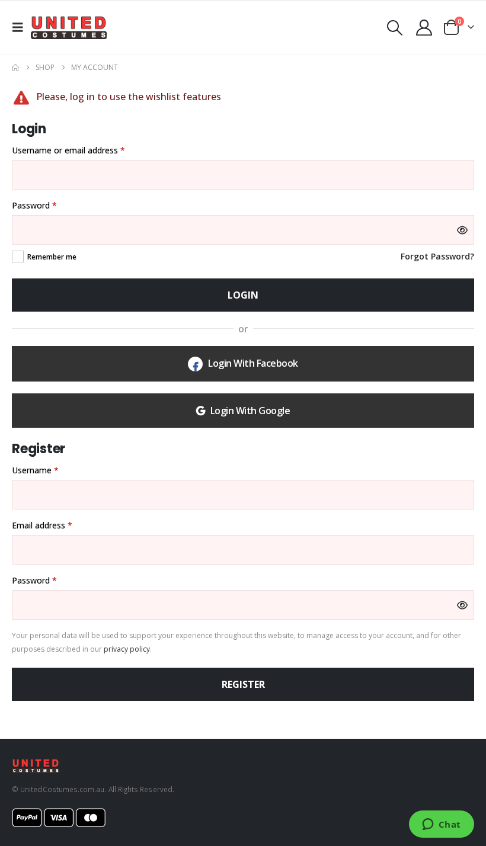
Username (52, 470)
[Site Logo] (69, 27)
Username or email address (85, 150)
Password (51, 205)
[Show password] (462, 230)
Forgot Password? (437, 256)
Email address (58, 525)
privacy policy (127, 649)
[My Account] (424, 28)
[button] (21, 27)
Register (243, 684)
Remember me (51, 257)
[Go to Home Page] (15, 67)
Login (243, 295)
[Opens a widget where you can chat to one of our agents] (441, 825)
